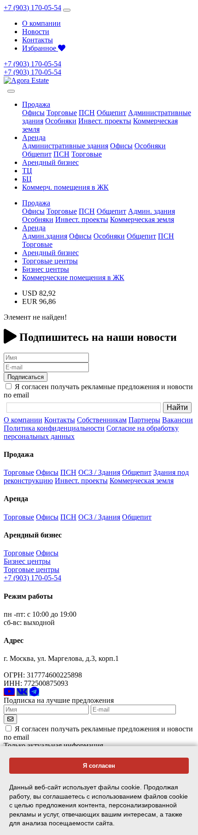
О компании (41, 23)
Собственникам (102, 420)
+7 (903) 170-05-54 (32, 8)
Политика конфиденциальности (54, 428)
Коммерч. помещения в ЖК (65, 187)
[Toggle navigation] (66, 10)
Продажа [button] (36, 104)
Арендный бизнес (50, 162)
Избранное (40, 48)
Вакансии (177, 420)
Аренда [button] (34, 137)
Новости (35, 31)
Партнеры (144, 420)
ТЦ (27, 171)
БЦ (27, 179)
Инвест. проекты (104, 121)
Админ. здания (151, 211)
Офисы (33, 113)
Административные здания (65, 146)
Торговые (62, 113)
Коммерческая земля (142, 219)
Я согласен (99, 765)
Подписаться (25, 377)
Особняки (60, 121)
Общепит (111, 113)
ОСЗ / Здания (99, 472)
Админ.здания (44, 236)
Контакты (37, 40)
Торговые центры (50, 261)
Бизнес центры (45, 269)
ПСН (87, 113)
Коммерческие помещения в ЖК (73, 277)
